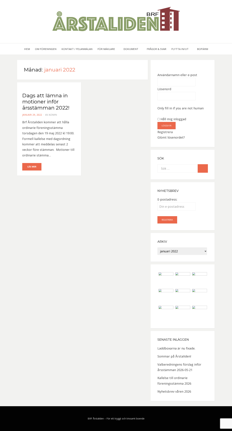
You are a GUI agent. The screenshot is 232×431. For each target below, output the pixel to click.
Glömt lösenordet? (171, 137)
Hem (27, 49)
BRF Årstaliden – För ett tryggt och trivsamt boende (116, 418)
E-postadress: (167, 199)
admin (53, 114)
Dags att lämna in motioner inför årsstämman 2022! (45, 101)
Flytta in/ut (180, 49)
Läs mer (31, 166)
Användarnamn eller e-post (177, 75)
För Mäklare (106, 49)
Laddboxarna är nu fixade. (176, 348)
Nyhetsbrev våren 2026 (174, 391)
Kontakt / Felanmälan (76, 49)
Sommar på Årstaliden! (174, 356)
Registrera (165, 132)
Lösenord (164, 89)
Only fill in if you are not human (180, 108)
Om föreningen (45, 49)
